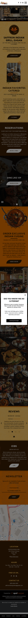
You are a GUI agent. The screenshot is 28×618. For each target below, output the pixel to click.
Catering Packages (14, 321)
